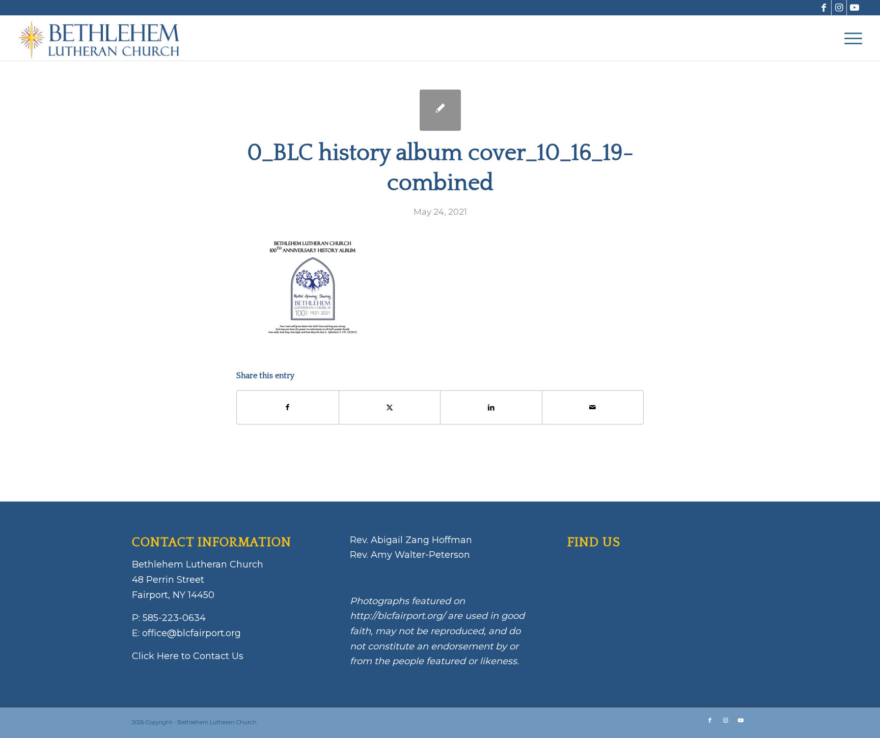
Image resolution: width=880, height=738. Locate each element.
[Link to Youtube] (854, 7)
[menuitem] (850, 38)
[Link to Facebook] (823, 7)
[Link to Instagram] (839, 7)
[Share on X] (390, 407)
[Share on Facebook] (288, 407)
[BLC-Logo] (104, 38)
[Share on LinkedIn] (491, 407)
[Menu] (850, 38)
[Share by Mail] (593, 407)
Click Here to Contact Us (187, 656)
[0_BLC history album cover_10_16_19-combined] (440, 110)
